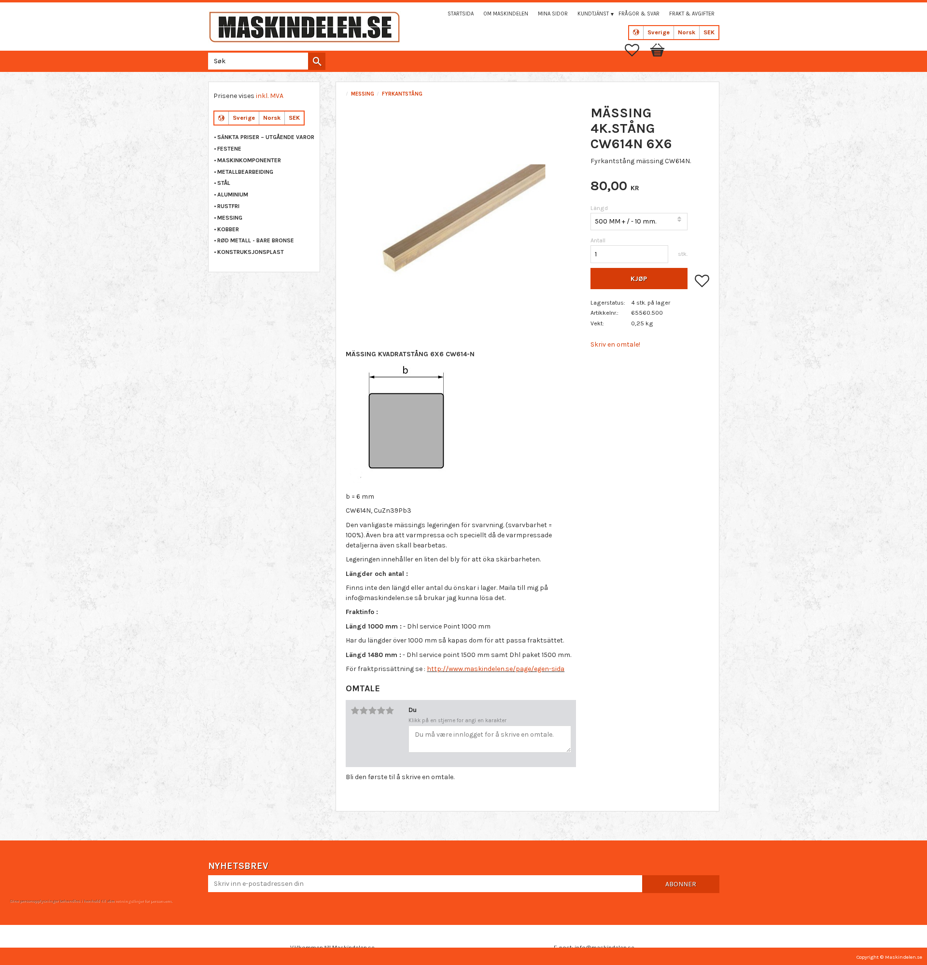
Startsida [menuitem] (461, 14)
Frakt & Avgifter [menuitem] (692, 14)
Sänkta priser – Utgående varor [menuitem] (265, 137)
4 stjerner (381, 710)
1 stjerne (355, 710)
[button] (637, 50)
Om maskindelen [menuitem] (505, 14)
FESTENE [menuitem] (229, 148)
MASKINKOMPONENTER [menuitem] (249, 160)
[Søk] (316, 61)
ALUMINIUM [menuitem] (232, 194)
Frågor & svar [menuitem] (639, 14)
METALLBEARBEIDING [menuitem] (245, 171)
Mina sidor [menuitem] (553, 14)
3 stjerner (372, 710)
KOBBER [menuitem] (228, 229)
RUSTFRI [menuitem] (228, 206)
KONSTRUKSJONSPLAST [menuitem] (250, 252)
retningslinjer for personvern (143, 900)
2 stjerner (363, 710)
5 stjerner (389, 710)
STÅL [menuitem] (223, 183)
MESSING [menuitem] (229, 217)
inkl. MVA (269, 96)
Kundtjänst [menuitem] (593, 14)
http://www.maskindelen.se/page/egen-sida (495, 669)
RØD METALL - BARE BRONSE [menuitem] (255, 240)
